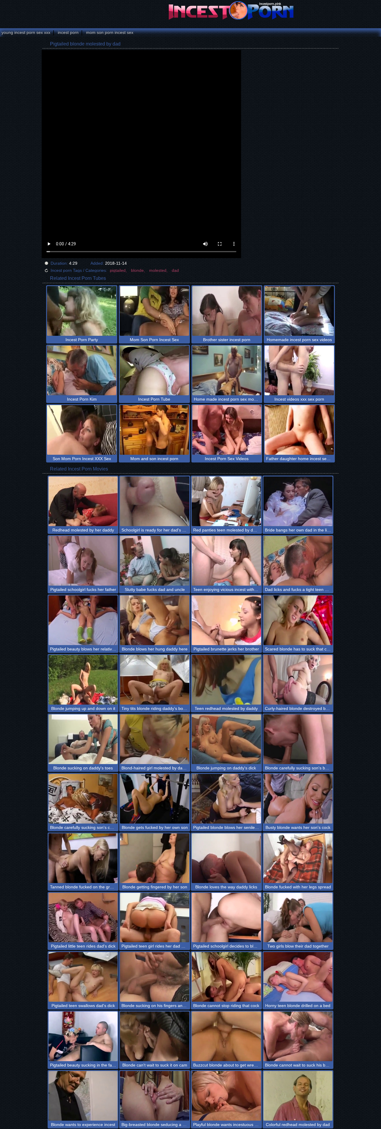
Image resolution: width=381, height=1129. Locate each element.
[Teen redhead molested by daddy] (226, 680)
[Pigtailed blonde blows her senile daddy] (226, 799)
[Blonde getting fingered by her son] (154, 858)
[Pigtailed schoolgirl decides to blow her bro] (226, 918)
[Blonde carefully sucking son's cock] (83, 799)
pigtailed (118, 270)
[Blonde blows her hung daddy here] (154, 620)
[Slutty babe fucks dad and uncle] (154, 561)
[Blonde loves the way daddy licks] (226, 858)
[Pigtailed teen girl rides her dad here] (154, 918)
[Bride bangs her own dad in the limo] (298, 501)
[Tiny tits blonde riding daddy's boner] (154, 680)
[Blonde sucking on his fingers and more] (154, 977)
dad (175, 270)
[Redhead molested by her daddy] (83, 501)
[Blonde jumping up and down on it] (83, 680)
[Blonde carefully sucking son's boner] (298, 739)
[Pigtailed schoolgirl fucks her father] (83, 561)
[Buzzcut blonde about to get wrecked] (226, 1036)
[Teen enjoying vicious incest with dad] (226, 561)
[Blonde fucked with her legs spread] (298, 858)
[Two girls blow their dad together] (298, 918)
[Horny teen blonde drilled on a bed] (298, 977)
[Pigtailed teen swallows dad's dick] (83, 977)
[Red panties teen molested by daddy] (226, 501)
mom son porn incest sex (109, 32)
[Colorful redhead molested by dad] (298, 1096)
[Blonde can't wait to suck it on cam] (154, 1036)
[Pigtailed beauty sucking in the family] (83, 1036)
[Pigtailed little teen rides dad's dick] (83, 918)
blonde (137, 270)
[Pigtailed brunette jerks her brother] (226, 620)
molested (157, 270)
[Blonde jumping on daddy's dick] (226, 739)
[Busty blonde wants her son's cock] (298, 799)
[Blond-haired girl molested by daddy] (154, 739)
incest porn (68, 32)
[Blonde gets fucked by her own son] (154, 799)
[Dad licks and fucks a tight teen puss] (298, 561)
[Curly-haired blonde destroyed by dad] (298, 680)
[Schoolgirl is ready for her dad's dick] (154, 501)
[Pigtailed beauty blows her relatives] (83, 620)
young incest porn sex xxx (25, 32)
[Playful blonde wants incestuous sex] (226, 1096)
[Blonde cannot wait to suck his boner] (298, 1036)
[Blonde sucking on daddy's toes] (83, 739)
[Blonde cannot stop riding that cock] (226, 977)
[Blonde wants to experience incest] (83, 1096)
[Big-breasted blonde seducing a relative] (154, 1096)
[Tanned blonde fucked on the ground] (83, 858)
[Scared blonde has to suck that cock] (298, 620)
